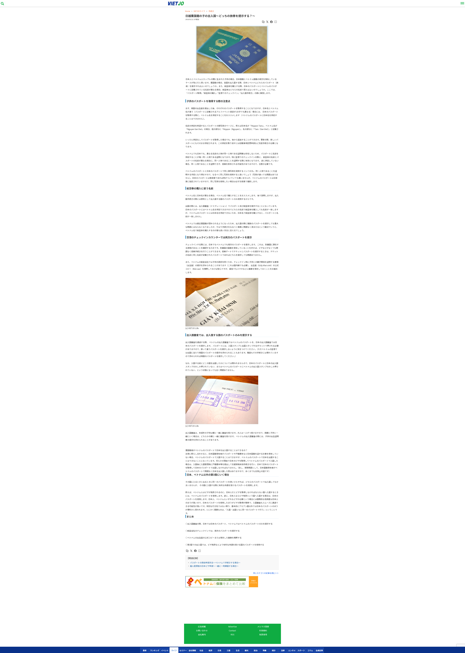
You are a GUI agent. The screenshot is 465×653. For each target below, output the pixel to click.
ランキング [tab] (154, 650)
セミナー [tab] (183, 650)
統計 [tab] (273, 650)
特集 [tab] (264, 650)
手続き (211, 11)
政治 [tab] (255, 650)
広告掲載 (202, 626)
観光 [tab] (246, 650)
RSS (232, 634)
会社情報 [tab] (192, 650)
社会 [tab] (201, 650)
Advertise (232, 626)
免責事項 (263, 634)
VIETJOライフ (199, 11)
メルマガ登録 (263, 626)
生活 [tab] (237, 650)
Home (187, 11)
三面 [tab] (228, 650)
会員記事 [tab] (319, 650)
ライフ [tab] (174, 650)
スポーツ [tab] (301, 650)
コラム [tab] (310, 650)
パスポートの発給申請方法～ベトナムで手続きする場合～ (215, 562)
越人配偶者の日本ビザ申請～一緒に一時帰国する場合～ (214, 565)
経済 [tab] (210, 650)
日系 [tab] (219, 650)
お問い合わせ (202, 630)
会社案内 (202, 634)
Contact (232, 630)
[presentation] (144, 650)
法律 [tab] (283, 650)
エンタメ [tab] (291, 650)
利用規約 (263, 630)
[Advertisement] (232, 605)
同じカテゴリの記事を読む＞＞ (266, 573)
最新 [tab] (145, 650)
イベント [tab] (164, 650)
